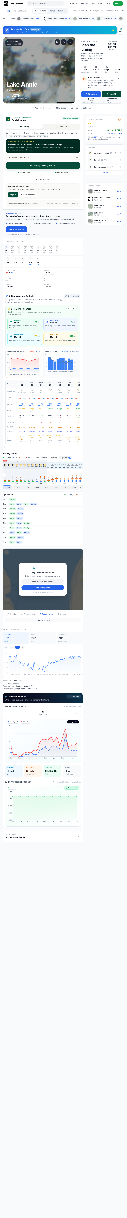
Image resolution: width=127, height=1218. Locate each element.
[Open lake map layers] (57, 42)
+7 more (105, 173)
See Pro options (43, 588)
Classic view (40, 11)
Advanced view (58, 11)
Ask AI (113, 94)
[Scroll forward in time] (82, 475)
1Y (17, 647)
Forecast (47, 108)
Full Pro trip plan (44, 179)
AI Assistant (97, 3)
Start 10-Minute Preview (42, 582)
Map (7, 11)
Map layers (61, 108)
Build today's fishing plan (41, 165)
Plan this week (62, 173)
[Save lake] (70, 42)
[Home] (13, 3)
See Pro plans (15, 229)
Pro (108, 3)
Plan (36, 108)
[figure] (43, 741)
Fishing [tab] (26, 127)
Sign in (13, 195)
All (23, 647)
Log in (118, 3)
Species (74, 108)
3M (5, 647)
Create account (28, 195)
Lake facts (87, 108)
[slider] (43, 487)
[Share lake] (63, 42)
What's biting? (25, 173)
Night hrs (64, 458)
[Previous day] (9, 713)
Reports (84, 3)
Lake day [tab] (63, 127)
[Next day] (77, 713)
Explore (73, 3)
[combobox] (45, 3)
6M (12, 647)
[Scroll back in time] (4, 475)
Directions (92, 94)
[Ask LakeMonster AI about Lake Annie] (118, 78)
